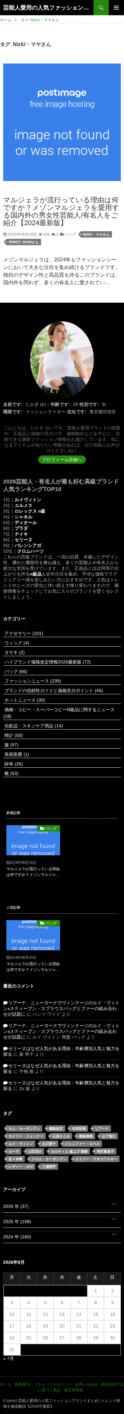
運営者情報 (73, 1390)
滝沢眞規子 (105, 1151)
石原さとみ (61, 1136)
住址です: (76, 411)
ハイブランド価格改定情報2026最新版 (47, 661)
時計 (13, 735)
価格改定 (56, 1128)
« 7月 (8, 1358)
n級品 (36, 573)
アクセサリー (23, 633)
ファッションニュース (32, 680)
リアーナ (102, 1128)
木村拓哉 (79, 1128)
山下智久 (109, 1136)
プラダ (21, 528)
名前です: (13, 404)
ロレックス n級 (30, 511)
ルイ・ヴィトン (21, 1144)
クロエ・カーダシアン (48, 1159)
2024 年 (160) (17, 1236)
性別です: (89, 404)
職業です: (13, 411)
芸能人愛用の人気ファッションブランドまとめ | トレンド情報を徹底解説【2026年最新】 (48, 7)
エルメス (23, 505)
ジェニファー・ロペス (82, 1144)
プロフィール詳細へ (62, 459)
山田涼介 (35, 1151)
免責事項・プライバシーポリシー (43, 1384)
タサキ (14, 652)
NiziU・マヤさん (96, 234)
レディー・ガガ (21, 1166)
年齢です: (60, 404)
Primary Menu (116, 7)
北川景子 (49, 1144)
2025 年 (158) (17, 1221)
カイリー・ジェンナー (26, 1136)
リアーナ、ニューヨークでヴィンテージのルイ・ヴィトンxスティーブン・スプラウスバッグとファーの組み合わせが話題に (61, 1008)
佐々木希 (16, 1159)
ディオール (26, 522)
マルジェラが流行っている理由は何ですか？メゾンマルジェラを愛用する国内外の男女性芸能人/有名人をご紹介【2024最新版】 (61, 211)
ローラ (14, 1151)
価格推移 (86, 1136)
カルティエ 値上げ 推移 (69, 1151)
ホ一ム (5, 1384)
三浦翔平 (49, 1166)
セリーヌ (23, 539)
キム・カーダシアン (24, 1128)
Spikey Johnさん (24, 242)
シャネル (23, 516)
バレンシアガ (28, 545)
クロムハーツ (30, 551)
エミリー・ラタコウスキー (96, 1159)
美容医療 (16, 754)
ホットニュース (24, 700)
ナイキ (21, 533)
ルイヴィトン (28, 499)
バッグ (70, 234)
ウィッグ (16, 642)
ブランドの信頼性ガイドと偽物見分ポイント (53, 690)
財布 (13, 763)
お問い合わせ (86, 1384)
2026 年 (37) (16, 1206)
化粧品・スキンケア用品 (33, 725)
